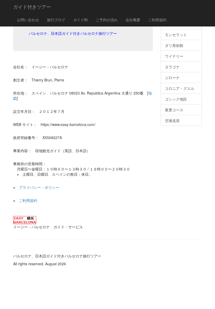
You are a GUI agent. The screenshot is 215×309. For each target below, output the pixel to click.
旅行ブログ (56, 19)
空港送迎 (172, 120)
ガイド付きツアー (32, 6)
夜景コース (174, 109)
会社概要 (133, 19)
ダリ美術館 (174, 45)
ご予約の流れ (107, 19)
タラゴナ (172, 66)
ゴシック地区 (176, 99)
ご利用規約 (157, 19)
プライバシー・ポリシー (39, 187)
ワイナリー (174, 56)
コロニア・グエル (179, 88)
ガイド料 (80, 19)
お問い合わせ (28, 19)
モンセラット (176, 34)
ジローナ (172, 77)
